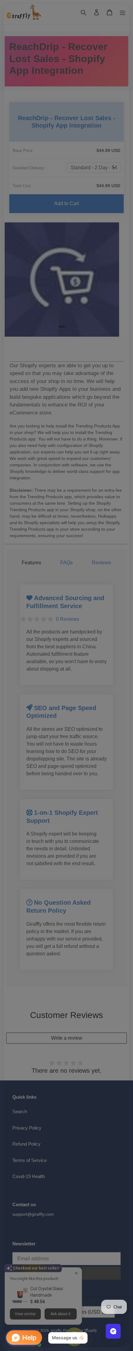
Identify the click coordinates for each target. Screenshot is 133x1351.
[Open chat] (113, 1331)
